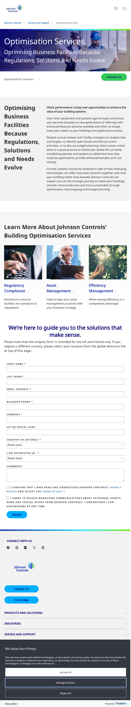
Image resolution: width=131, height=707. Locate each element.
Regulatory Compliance (14, 288)
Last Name (16, 376)
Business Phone (20, 402)
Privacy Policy (11, 703)
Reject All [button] (65, 693)
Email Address (19, 389)
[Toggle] (124, 8)
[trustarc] (121, 703)
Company (15, 414)
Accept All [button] (66, 672)
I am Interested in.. (23, 453)
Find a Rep (21, 600)
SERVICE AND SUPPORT (19, 634)
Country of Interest (24, 440)
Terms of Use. (52, 491)
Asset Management (59, 288)
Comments (14, 466)
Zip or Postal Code (21, 427)
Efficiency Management (101, 288)
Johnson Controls (12, 22)
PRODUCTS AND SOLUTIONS (23, 613)
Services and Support (38, 22)
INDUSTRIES (12, 623)
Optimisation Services (18, 79)
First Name (16, 364)
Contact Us (114, 77)
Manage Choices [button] (65, 682)
